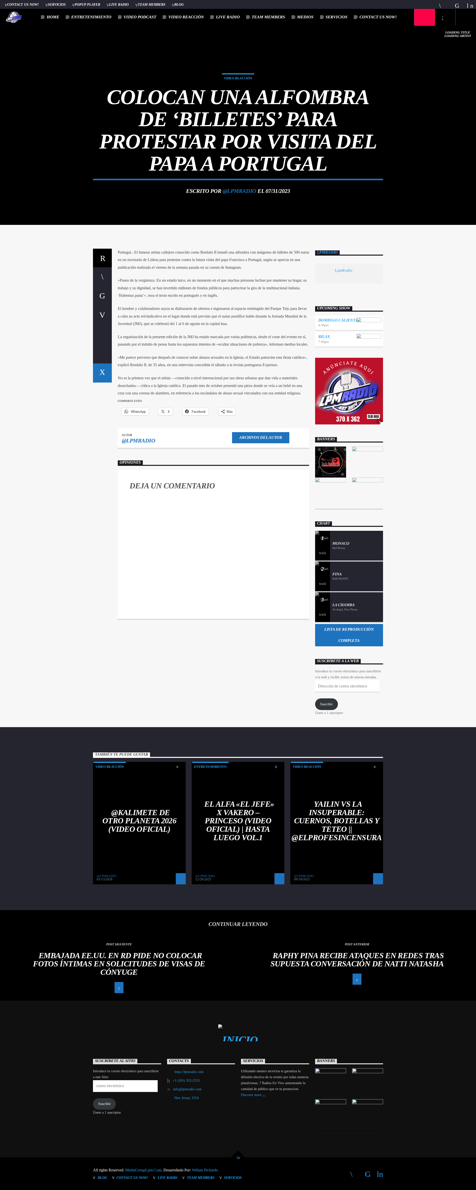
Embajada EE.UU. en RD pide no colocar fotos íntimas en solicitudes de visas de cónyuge (119, 964)
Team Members (151, 4)
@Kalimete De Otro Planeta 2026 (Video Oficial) (139, 820)
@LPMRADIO (239, 191)
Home (53, 17)
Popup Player (87, 4)
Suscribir (326, 704)
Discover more (252, 1095)
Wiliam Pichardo (205, 1170)
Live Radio (119, 4)
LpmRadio (327, 252)
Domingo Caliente (338, 320)
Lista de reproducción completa (349, 635)
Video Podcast (139, 17)
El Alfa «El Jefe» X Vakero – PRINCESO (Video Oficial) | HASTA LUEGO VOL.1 (239, 821)
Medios (305, 17)
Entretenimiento (91, 17)
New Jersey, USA (186, 1098)
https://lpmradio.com (189, 1072)
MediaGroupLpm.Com (143, 1170)
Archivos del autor (260, 437)
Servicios (57, 4)
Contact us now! (23, 4)
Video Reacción (186, 17)
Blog (179, 4)
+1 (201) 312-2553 (186, 1080)
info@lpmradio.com (187, 1089)
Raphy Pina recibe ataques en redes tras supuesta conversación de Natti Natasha (357, 959)
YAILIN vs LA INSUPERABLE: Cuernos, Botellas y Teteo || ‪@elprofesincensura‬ (337, 821)
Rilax (324, 336)
